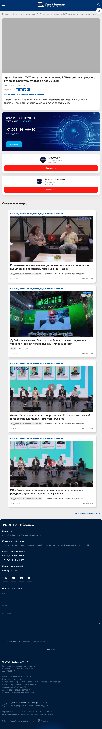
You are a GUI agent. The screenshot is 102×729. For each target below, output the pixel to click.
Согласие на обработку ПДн (14, 687)
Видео (15, 14)
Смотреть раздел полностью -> (87, 513)
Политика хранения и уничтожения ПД (19, 684)
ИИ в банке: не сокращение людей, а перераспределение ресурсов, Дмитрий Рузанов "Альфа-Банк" (46, 492)
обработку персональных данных (35, 641)
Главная (6, 14)
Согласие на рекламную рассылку (18, 692)
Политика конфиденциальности (16, 676)
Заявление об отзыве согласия (16, 690)
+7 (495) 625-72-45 (13, 555)
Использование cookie (12, 679)
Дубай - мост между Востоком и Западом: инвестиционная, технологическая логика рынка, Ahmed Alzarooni (48, 342)
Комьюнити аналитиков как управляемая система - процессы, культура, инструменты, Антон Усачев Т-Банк (50, 267)
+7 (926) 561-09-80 (20, 129)
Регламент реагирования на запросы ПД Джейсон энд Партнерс (31, 682)
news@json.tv (13, 133)
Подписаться (51, 168)
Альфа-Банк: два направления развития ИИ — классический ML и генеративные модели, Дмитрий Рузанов (50, 417)
